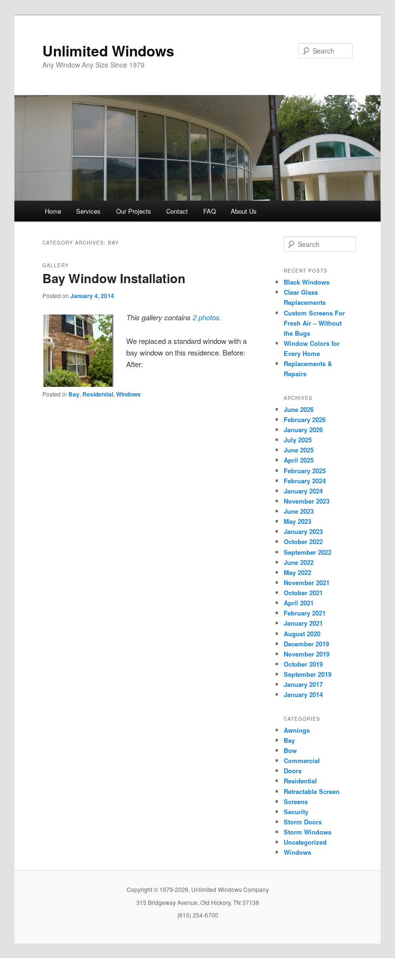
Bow (290, 750)
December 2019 (306, 643)
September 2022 (307, 552)
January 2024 (303, 490)
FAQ (209, 211)
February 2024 (305, 480)
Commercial (302, 760)
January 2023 (303, 531)
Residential (97, 394)
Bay (73, 394)
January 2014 (303, 694)
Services (88, 211)
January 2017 (303, 684)
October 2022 (303, 541)
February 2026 (305, 419)
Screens (296, 801)
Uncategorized (305, 842)
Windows (128, 394)
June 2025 (299, 449)
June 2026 (299, 409)
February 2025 (305, 470)
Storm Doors (303, 821)
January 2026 (303, 429)
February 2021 (305, 612)
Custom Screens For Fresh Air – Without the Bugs (314, 323)
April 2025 (299, 460)
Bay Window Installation (113, 278)
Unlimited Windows (108, 50)
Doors (293, 770)
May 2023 (297, 521)
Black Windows (306, 282)
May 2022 (297, 572)
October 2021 (303, 592)
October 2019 (303, 664)
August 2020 (302, 633)
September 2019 (307, 674)
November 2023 (306, 501)
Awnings (297, 730)
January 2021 (303, 623)
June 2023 (299, 511)
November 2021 (306, 582)
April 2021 (299, 602)
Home (53, 211)
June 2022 (299, 562)
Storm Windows (307, 831)
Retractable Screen (312, 791)
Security (296, 811)
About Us (244, 211)
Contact (177, 211)
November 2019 (306, 653)
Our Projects (133, 211)
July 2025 (298, 439)
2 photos (206, 317)
